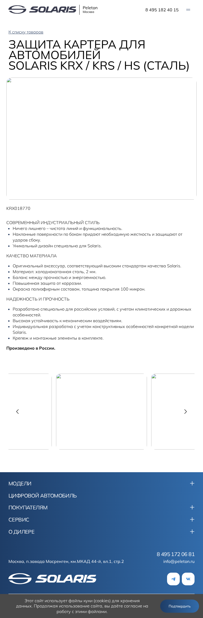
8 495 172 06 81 (176, 554)
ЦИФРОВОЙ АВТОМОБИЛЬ (42, 495)
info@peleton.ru (179, 561)
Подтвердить (180, 606)
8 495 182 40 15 (162, 9)
